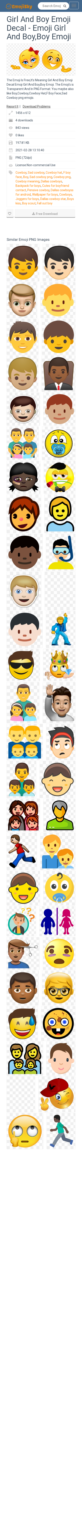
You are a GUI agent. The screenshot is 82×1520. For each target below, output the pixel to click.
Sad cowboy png (41, 177)
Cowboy (21, 172)
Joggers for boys (27, 199)
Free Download (47, 214)
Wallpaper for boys (45, 194)
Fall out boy (44, 203)
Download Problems (37, 106)
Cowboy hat (54, 172)
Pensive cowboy (38, 190)
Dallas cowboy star (53, 199)
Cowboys (65, 194)
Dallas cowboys (51, 181)
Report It (12, 106)
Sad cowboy (36, 172)
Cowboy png (62, 177)
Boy (25, 177)
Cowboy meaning (28, 181)
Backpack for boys (28, 185)
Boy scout (29, 203)
